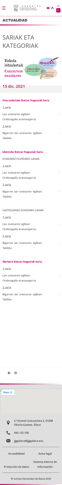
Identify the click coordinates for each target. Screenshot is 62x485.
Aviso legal (45, 453)
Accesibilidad (16, 453)
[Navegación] (4, 8)
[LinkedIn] (15, 373)
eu (58, 5)
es (58, 10)
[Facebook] (9, 373)
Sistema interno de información (45, 464)
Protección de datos (16, 467)
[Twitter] (2, 373)
